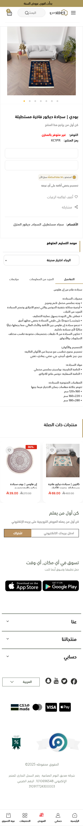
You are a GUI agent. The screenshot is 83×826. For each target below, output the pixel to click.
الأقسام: (72, 224)
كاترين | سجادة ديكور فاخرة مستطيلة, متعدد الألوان (64, 486)
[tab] (69, 279)
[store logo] (59, 12)
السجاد (36, 224)
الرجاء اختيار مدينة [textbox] (59, 260)
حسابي (58, 821)
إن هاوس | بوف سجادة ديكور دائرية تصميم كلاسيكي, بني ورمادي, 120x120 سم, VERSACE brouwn (22, 486)
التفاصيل (69, 279)
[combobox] (31, 12)
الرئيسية (75, 821)
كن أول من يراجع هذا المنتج (61, 125)
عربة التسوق (8, 821)
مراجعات (14, 279)
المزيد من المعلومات (42, 279)
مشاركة (67, 207)
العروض (42, 821)
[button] (24, 101)
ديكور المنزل (21, 224)
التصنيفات (25, 821)
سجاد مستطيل (53, 224)
